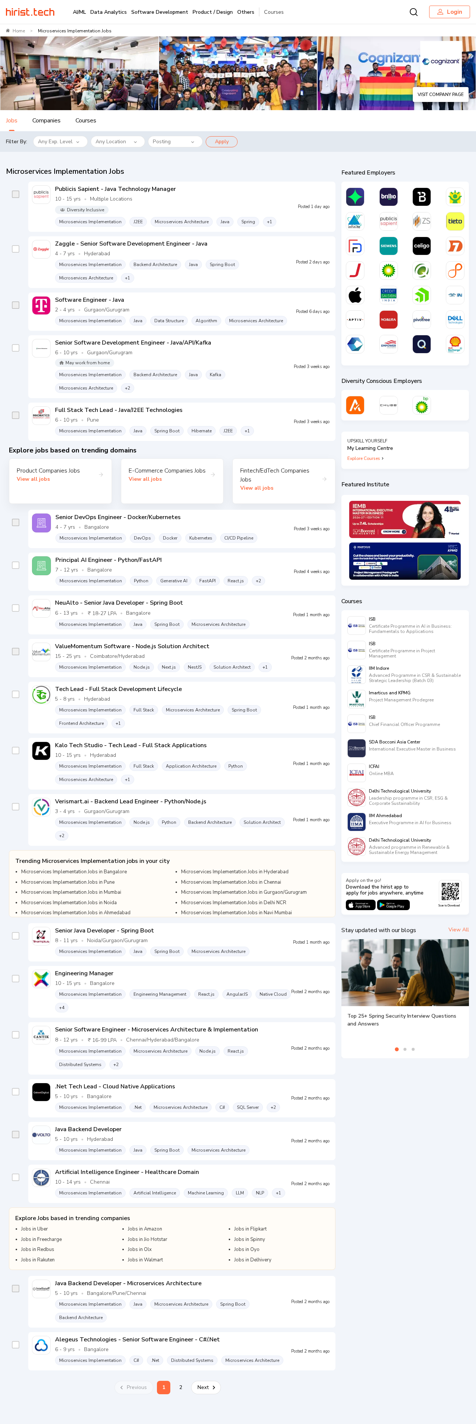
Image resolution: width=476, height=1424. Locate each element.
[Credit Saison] (388, 295)
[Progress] (421, 295)
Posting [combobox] (162, 141)
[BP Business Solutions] (421, 405)
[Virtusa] (355, 197)
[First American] (455, 295)
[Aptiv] (355, 319)
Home (19, 31)
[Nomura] (388, 319)
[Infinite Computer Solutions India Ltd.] (355, 221)
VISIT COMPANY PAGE (441, 94)
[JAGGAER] (355, 270)
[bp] (388, 270)
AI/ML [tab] (79, 12)
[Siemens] (388, 246)
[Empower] (388, 344)
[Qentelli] (421, 344)
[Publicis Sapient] (388, 221)
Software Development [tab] (159, 12)
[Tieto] (455, 221)
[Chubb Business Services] (388, 405)
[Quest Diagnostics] (421, 270)
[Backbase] (421, 197)
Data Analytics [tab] (108, 12)
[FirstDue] (355, 246)
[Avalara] (355, 405)
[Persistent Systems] (455, 270)
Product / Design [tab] (213, 12)
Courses (274, 12)
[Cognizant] (355, 344)
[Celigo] (421, 246)
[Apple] (355, 295)
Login (454, 12)
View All (458, 929)
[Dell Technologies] (455, 319)
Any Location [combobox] (111, 141)
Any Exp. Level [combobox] (55, 141)
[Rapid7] (455, 246)
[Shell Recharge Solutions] (455, 344)
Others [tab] (245, 12)
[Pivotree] (421, 319)
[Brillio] (388, 197)
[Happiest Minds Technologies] (455, 197)
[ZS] (421, 221)
